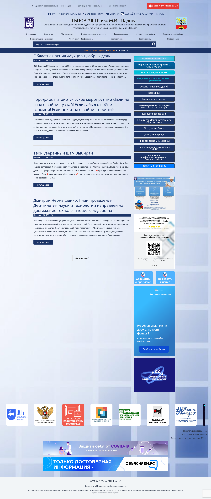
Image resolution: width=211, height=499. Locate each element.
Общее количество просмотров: (186, 438)
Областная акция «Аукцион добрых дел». (72, 55)
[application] (72, 6)
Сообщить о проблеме (154, 349)
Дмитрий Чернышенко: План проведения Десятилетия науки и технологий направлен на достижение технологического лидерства (78, 205)
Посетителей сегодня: (193, 431)
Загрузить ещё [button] (82, 258)
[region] (105, 415)
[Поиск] (154, 44)
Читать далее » (43, 84)
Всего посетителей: (191, 434)
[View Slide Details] (17, 415)
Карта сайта (90, 486)
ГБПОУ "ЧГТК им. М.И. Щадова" (105, 20)
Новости (37, 60)
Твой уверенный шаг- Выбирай (63, 153)
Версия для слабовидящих (165, 6)
